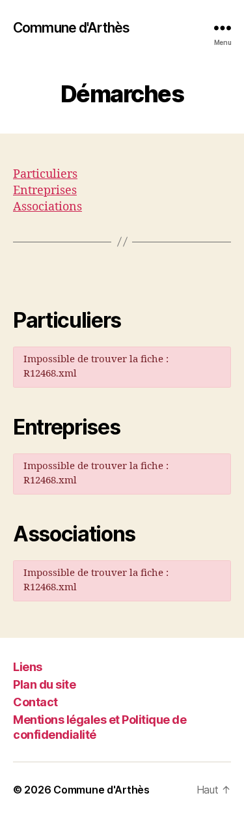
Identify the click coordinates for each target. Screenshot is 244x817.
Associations (47, 206)
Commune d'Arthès (71, 28)
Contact (35, 702)
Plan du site (44, 684)
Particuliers (45, 174)
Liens (27, 667)
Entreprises (45, 190)
